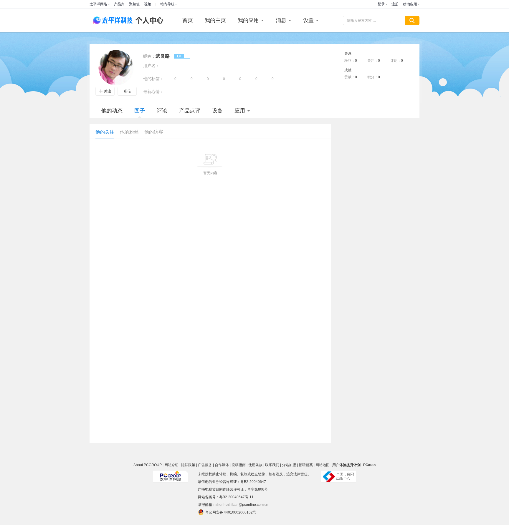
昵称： (149, 56)
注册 (395, 4)
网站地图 (322, 465)
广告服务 (205, 465)
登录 (381, 4)
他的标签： (153, 78)
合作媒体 (222, 465)
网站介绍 (171, 465)
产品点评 (189, 111)
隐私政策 (188, 465)
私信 (127, 91)
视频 (147, 4)
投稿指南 (239, 465)
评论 (162, 111)
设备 (217, 111)
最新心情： (153, 91)
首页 (187, 20)
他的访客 (153, 131)
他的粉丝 (129, 131)
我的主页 (215, 20)
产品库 (119, 4)
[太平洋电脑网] (110, 20)
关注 (107, 91)
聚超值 (134, 4)
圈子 (139, 111)
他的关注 (104, 131)
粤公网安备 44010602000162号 (230, 512)
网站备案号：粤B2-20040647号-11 (226, 497)
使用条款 (255, 465)
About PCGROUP (147, 465)
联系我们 (272, 465)
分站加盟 (289, 465)
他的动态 (112, 111)
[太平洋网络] (170, 474)
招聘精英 (306, 465)
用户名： (151, 65)
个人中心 (148, 20)
